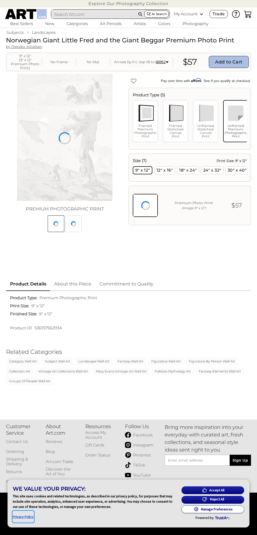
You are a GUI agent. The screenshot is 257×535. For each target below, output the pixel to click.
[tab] (145, 121)
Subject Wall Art (57, 361)
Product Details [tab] (28, 284)
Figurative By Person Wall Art (212, 361)
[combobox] (94, 14)
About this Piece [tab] (72, 284)
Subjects (15, 32)
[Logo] (26, 14)
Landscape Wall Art (93, 361)
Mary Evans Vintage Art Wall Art (121, 371)
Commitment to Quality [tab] (126, 284)
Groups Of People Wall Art (29, 381)
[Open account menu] (202, 14)
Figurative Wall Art (166, 361)
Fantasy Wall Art (130, 361)
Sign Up (240, 460)
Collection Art (19, 371)
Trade (219, 14)
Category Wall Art (23, 361)
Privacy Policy (23, 516)
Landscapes (44, 32)
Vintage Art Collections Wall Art (63, 371)
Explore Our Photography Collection (128, 3)
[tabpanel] (189, 189)
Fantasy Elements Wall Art (220, 371)
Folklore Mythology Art (173, 371)
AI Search (159, 14)
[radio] (142, 170)
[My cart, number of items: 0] (248, 14)
